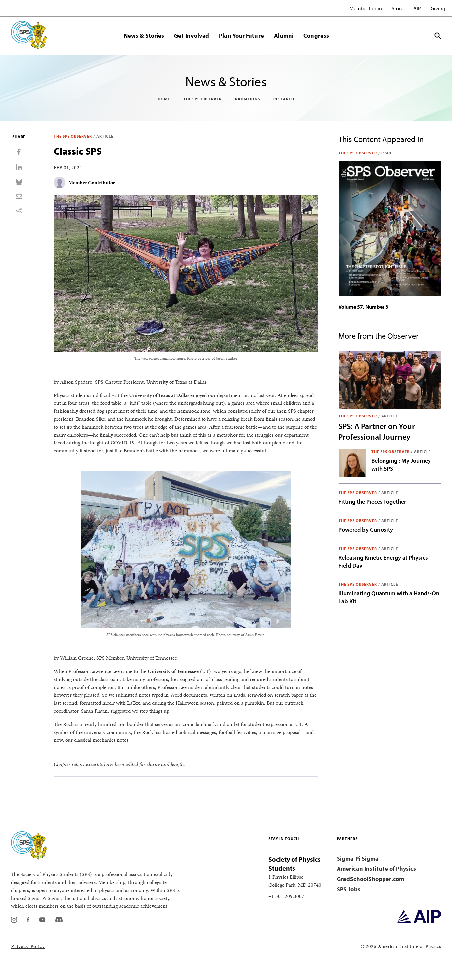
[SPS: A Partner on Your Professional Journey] (390, 379)
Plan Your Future (241, 35)
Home (164, 98)
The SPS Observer (202, 98)
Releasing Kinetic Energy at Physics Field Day (383, 561)
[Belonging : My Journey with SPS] (352, 463)
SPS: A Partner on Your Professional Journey (377, 431)
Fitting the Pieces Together (372, 501)
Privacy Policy (28, 946)
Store (397, 8)
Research (283, 98)
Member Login (365, 8)
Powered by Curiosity (366, 529)
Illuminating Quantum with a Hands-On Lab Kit (389, 597)
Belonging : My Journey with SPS (401, 464)
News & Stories (144, 35)
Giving (438, 8)
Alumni (284, 35)
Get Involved (191, 35)
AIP (417, 8)
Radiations (247, 98)
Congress (316, 35)
